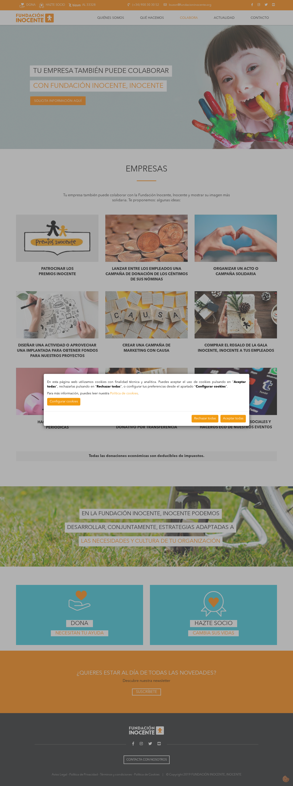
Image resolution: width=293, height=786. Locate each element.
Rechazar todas (205, 418)
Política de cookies (124, 393)
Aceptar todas (233, 418)
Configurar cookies (64, 401)
